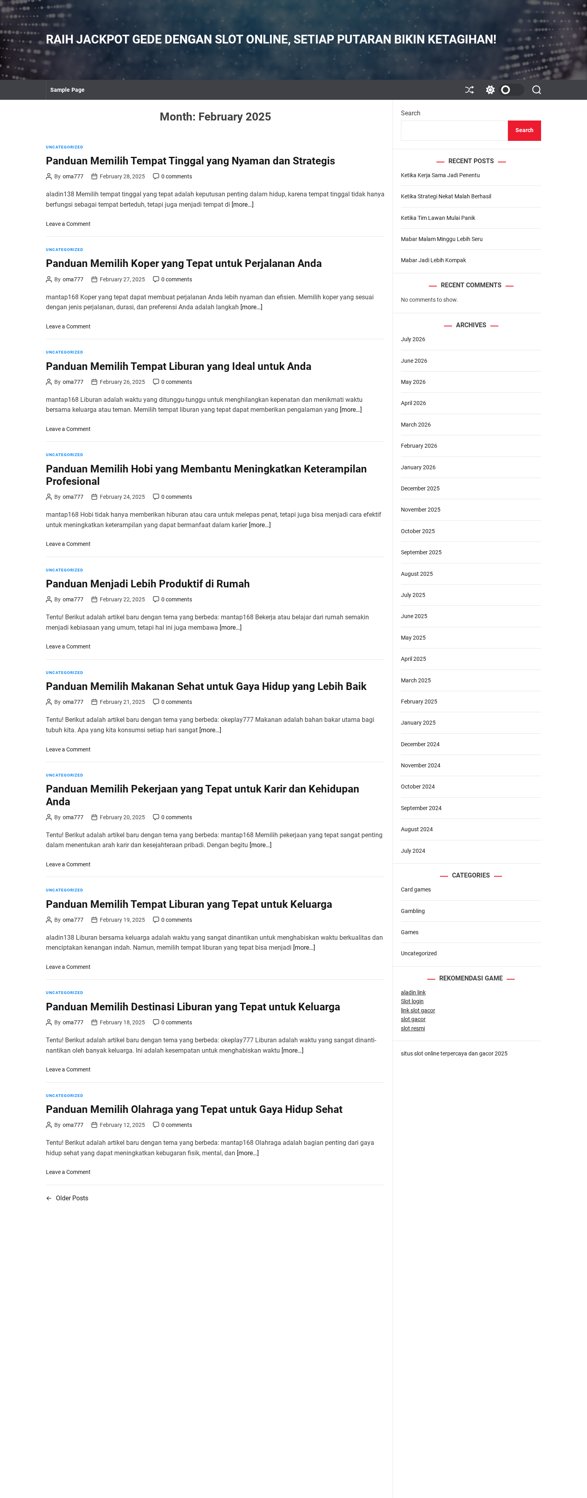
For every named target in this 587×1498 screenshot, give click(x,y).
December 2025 (420, 488)
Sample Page (67, 90)
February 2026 (419, 446)
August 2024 (417, 829)
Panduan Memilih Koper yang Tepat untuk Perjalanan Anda (184, 263)
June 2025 (414, 616)
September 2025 (421, 552)
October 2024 (418, 787)
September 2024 (421, 808)
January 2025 (418, 722)
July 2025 (413, 595)
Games (409, 932)
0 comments (176, 176)
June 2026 (414, 361)
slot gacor (413, 1019)
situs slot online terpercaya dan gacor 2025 (454, 1053)
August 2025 (417, 574)
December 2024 (420, 744)
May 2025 (413, 637)
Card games (416, 889)
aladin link (413, 992)
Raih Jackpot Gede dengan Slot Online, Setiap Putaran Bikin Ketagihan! (271, 39)
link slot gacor (418, 1010)
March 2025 (416, 680)
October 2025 (418, 531)
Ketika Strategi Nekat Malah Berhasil (446, 196)
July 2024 (413, 851)
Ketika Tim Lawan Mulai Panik (438, 218)
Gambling (413, 911)
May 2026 (413, 382)
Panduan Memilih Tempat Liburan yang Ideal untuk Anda (178, 366)
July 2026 (413, 339)
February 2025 (419, 701)
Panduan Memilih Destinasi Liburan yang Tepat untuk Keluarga (193, 1007)
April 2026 (413, 403)
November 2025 (420, 509)
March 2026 (416, 424)
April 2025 (413, 659)
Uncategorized (64, 147)
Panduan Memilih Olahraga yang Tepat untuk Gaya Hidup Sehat (194, 1109)
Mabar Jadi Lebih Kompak (433, 260)
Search (410, 113)
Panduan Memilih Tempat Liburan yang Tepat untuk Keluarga (189, 904)
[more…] (243, 204)
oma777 (73, 176)
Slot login (412, 1001)
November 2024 (420, 765)
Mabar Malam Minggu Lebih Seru (442, 239)
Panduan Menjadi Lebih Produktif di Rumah (148, 584)
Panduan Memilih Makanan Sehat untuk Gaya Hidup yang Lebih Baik (206, 686)
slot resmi (413, 1028)
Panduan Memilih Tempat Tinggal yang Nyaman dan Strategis (190, 161)
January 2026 (418, 467)
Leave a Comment (68, 224)
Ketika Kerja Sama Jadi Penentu (440, 175)
